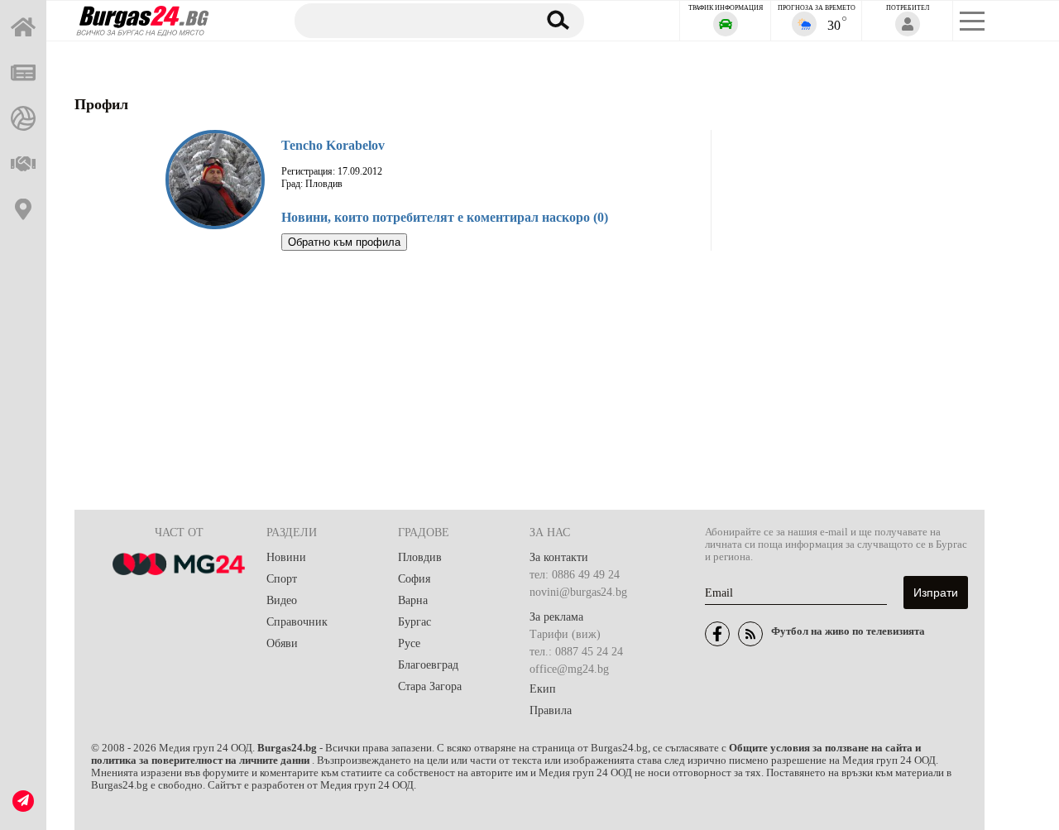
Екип (543, 689)
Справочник (297, 622)
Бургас (414, 622)
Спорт (281, 579)
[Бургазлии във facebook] (717, 633)
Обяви (282, 643)
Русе (409, 643)
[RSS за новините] (750, 633)
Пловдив (420, 557)
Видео (281, 600)
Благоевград (428, 665)
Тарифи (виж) (565, 634)
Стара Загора (430, 686)
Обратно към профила (344, 242)
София (414, 579)
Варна (413, 600)
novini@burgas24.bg (578, 592)
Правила (551, 710)
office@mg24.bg (569, 669)
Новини (286, 557)
